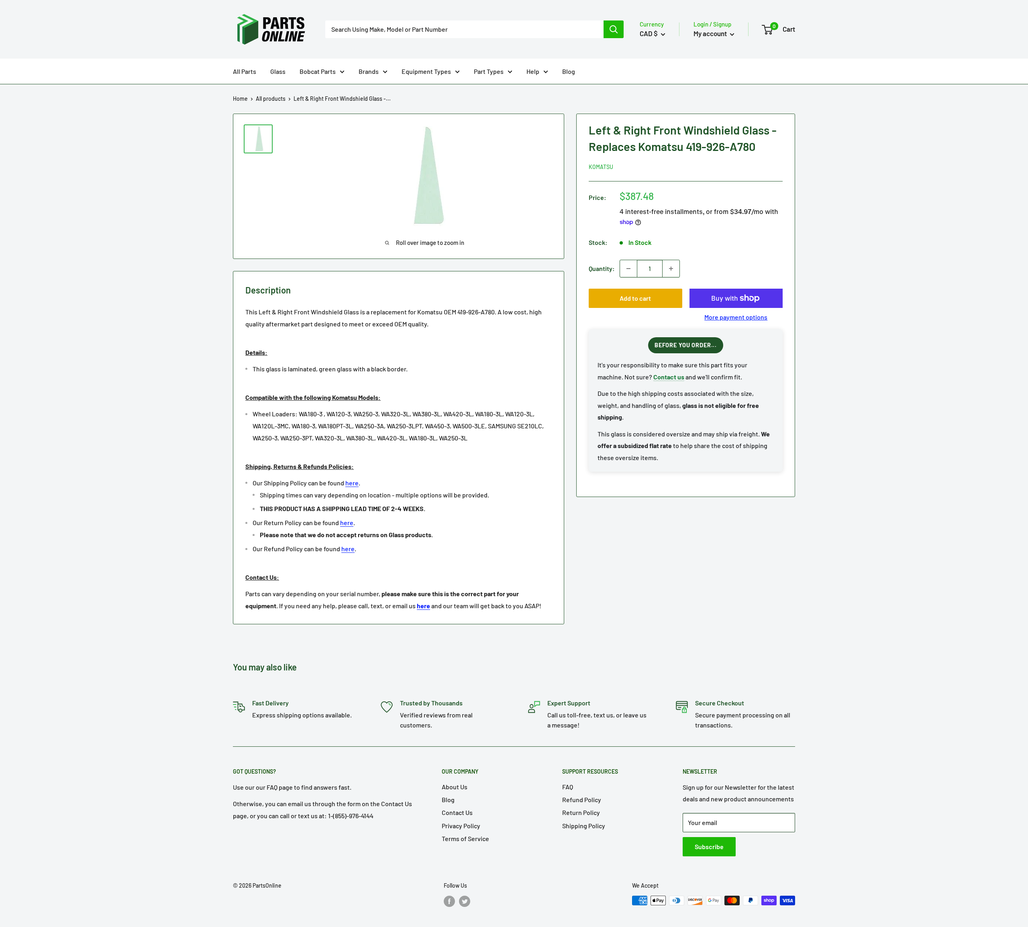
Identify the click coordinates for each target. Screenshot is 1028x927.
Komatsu (601, 166)
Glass (278, 71)
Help (532, 71)
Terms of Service (465, 838)
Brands (369, 71)
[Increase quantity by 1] (671, 268)
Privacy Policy (461, 825)
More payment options (735, 317)
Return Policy (581, 812)
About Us (454, 786)
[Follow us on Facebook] (449, 901)
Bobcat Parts (318, 71)
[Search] (614, 29)
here (352, 483)
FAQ (567, 786)
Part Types (489, 71)
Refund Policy (581, 799)
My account (710, 33)
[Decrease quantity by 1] (628, 268)
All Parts (244, 71)
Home (240, 98)
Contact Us (457, 812)
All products (271, 98)
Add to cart (635, 298)
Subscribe (709, 846)
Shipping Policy (583, 825)
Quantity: (602, 268)
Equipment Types (426, 71)
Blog (568, 71)
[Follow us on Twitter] (464, 901)
